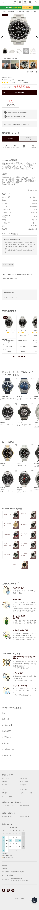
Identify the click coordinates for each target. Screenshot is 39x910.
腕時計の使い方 (9, 292)
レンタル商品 (23, 778)
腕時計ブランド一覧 (13, 11)
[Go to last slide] (2, 37)
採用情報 (4, 868)
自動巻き (34, 203)
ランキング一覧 (24, 781)
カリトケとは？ (6, 778)
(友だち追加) (16, 116)
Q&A (3, 789)
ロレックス (21, 11)
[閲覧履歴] (25, 2)
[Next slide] (37, 37)
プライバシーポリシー (8, 875)
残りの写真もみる (32, 72)
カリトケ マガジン (7, 796)
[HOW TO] (14, 2)
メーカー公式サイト (11, 297)
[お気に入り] (19, 2)
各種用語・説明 (33, 190)
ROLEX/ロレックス (7, 77)
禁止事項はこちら (11, 184)
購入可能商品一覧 (25, 805)
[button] (5, 51)
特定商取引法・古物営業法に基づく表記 (13, 872)
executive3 (5, 87)
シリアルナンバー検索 (26, 793)
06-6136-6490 (16, 880)
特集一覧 (4, 781)
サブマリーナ (29, 11)
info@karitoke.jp (18, 878)
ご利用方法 (23, 785)
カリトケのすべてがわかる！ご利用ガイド (17, 124)
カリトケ (4, 11)
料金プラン (5, 785)
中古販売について (7, 816)
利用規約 (4, 793)
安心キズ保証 (23, 789)
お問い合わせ (5, 879)
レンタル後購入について (9, 805)
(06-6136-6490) (17, 112)
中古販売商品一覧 (25, 816)
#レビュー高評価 (8, 264)
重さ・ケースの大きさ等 (10, 234)
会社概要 (4, 865)
